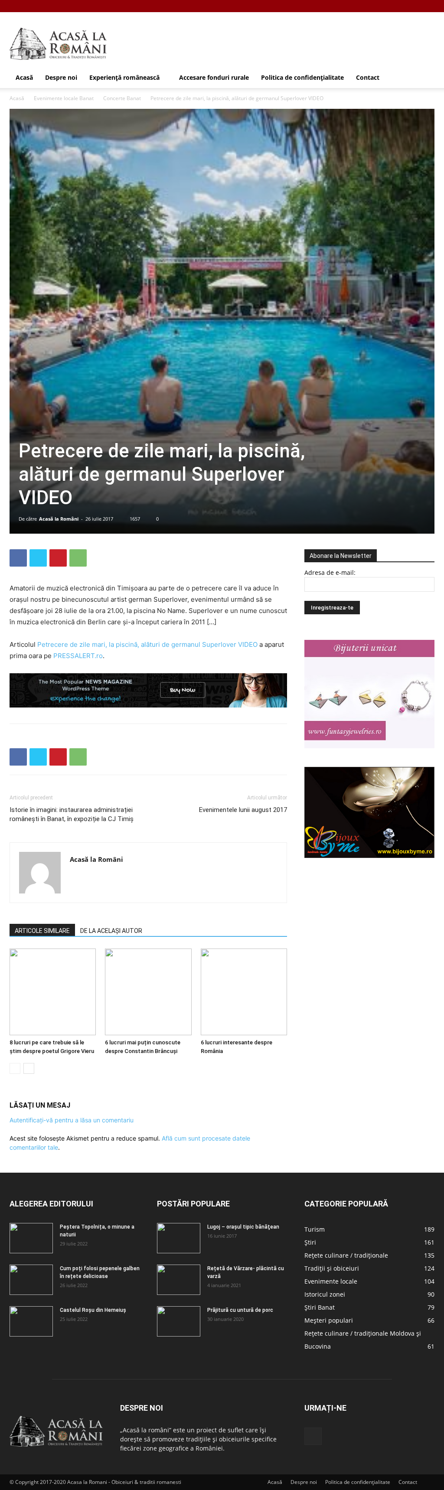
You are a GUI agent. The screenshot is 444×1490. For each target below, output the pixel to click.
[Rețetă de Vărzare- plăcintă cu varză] (178, 1280)
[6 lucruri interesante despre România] (244, 992)
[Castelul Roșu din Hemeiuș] (31, 1321)
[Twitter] (38, 558)
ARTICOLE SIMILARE (42, 930)
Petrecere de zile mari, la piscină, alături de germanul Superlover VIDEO (147, 644)
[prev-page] (15, 1068)
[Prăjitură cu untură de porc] (178, 1321)
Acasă (24, 77)
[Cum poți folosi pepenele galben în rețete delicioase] (31, 1280)
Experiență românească (124, 77)
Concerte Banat (122, 98)
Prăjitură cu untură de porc (240, 1310)
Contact (367, 77)
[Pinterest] (58, 558)
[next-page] (28, 1068)
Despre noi (61, 77)
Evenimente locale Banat (64, 98)
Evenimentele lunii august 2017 (243, 810)
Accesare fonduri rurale (214, 77)
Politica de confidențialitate (302, 77)
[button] (424, 78)
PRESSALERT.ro (78, 656)
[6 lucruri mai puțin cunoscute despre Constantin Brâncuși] (148, 992)
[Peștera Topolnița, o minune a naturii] (31, 1238)
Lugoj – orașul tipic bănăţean (243, 1227)
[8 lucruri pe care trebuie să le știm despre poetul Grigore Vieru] (53, 992)
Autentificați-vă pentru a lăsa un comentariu (72, 1120)
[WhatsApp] (78, 558)
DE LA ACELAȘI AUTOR (111, 930)
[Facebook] (427, 6)
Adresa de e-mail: (330, 572)
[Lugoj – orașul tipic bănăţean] (178, 1238)
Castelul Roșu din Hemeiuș (93, 1310)
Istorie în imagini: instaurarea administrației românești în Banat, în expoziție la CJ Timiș (72, 814)
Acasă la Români (58, 518)
